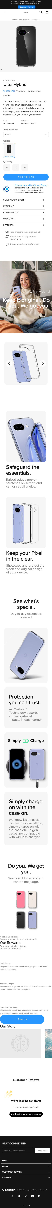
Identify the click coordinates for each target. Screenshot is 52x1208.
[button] (47, 12)
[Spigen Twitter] (19, 1196)
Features (8, 225)
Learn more (15, 239)
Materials (8, 206)
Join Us (22, 1019)
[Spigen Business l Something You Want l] (26, 12)
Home (14, 19)
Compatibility (10, 212)
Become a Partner (27, 7)
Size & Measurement (14, 200)
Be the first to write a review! (26, 1114)
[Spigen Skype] (39, 1196)
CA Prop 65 (9, 219)
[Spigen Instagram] (26, 1196)
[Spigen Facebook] (13, 1196)
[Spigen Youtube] (32, 1196)
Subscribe (42, 1150)
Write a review (34, 91)
